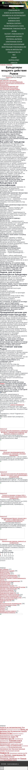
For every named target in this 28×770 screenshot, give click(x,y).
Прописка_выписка (14, 39)
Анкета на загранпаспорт (14, 13)
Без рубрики (4, 569)
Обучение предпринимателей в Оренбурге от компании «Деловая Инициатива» (14, 454)
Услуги (2, 609)
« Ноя (13, 563)
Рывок (2, 383)
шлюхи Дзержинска (17, 404)
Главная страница (6, 64)
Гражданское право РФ (8, 593)
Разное (14, 57)
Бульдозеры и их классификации (11, 82)
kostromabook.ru (15, 3)
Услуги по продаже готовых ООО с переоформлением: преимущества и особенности (14, 497)
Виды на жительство (14, 49)
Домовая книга (14, 20)
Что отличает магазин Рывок (10, 89)
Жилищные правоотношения (10, 594)
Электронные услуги (14, 41)
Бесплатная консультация (14, 44)
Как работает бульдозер (8, 80)
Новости (14, 62)
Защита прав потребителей (9, 596)
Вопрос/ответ (14, 60)
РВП (14, 54)
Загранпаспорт (14, 18)
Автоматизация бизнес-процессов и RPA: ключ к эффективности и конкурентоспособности (14, 520)
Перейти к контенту (6, 0)
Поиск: (6, 6)
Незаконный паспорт (14, 36)
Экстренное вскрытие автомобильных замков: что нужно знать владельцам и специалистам (14, 475)
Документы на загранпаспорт (14, 15)
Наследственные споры (8, 605)
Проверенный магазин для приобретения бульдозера (9, 87)
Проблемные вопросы (7, 612)
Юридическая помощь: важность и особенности (14, 542)
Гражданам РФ (14, 10)
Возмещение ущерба (7, 571)
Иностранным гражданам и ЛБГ (14, 47)
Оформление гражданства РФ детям (12, 587)
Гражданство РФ (14, 52)
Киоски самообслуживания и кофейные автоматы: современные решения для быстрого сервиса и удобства (14, 432)
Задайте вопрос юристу (8, 611)
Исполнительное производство (11, 603)
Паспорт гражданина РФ (14, 34)
